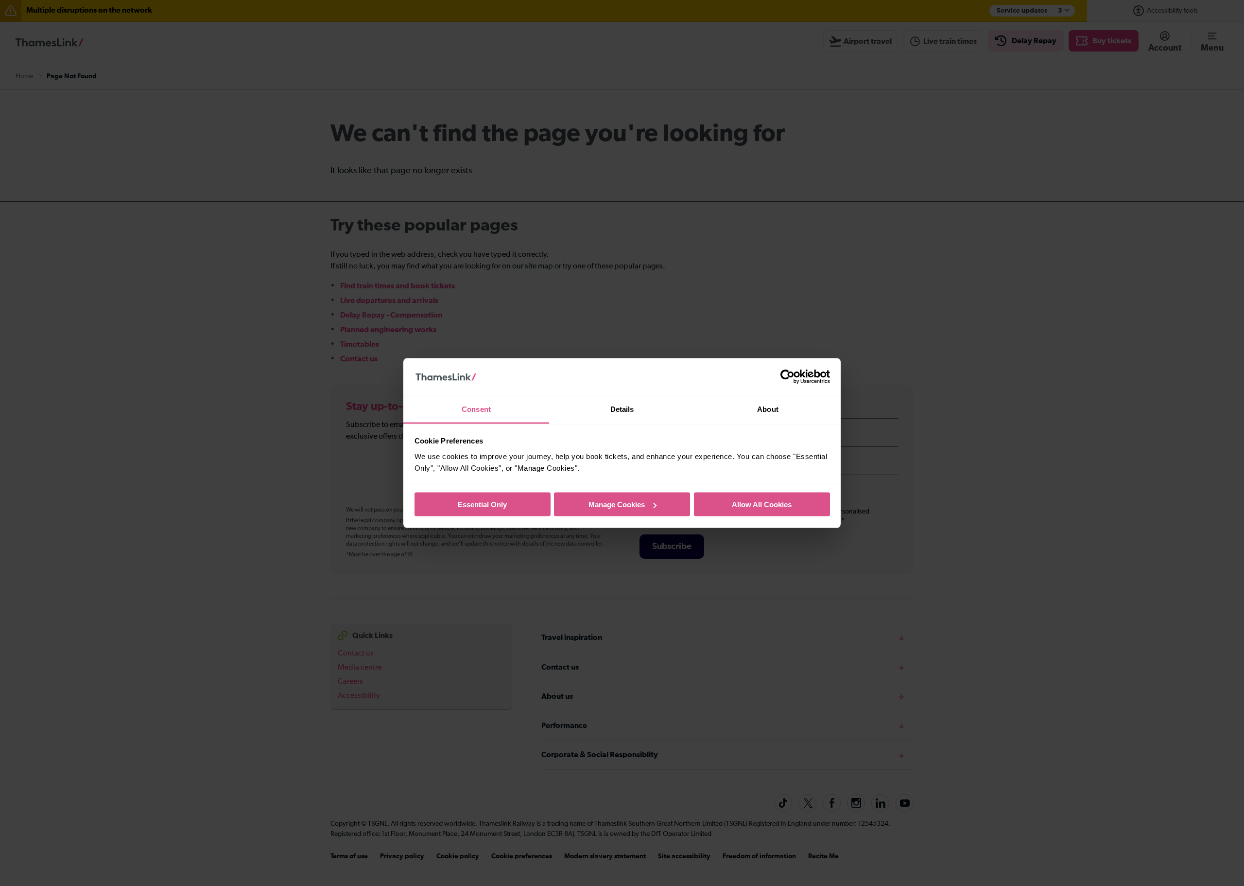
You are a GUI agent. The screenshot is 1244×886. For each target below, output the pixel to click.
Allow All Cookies (762, 504)
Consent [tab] (476, 409)
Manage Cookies (616, 504)
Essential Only (482, 504)
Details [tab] (622, 409)
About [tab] (767, 409)
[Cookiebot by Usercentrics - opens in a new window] (787, 377)
